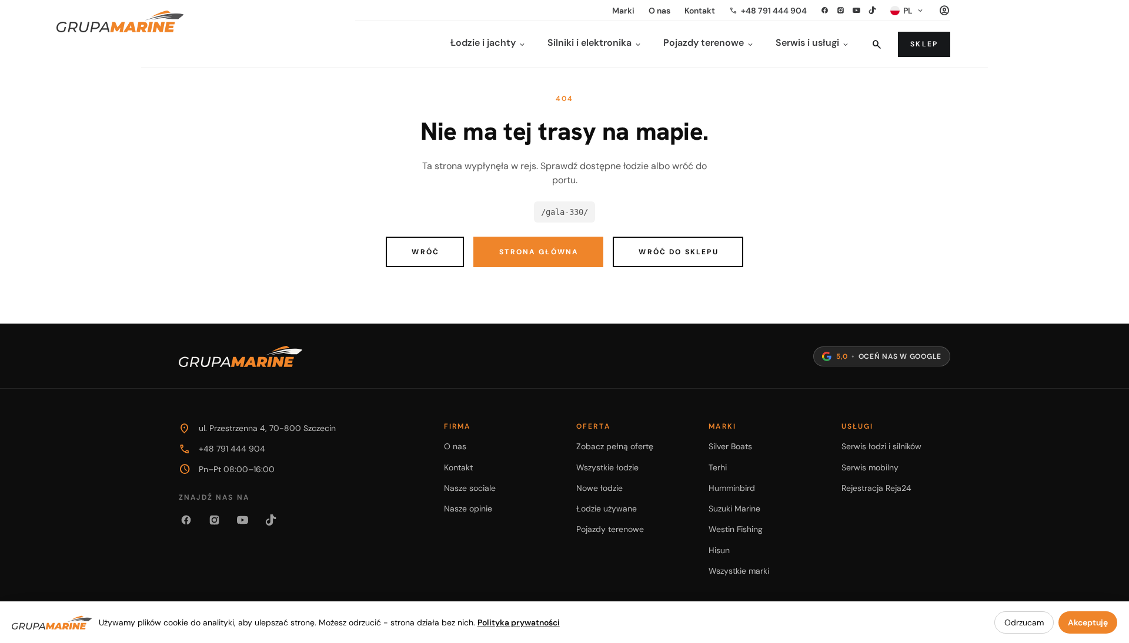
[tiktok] (872, 10)
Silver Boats (730, 446)
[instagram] (840, 10)
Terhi (718, 467)
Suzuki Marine (734, 508)
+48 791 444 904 (768, 10)
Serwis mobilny (869, 467)
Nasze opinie (468, 508)
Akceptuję (1088, 622)
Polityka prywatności (518, 622)
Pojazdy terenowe (610, 529)
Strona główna (539, 252)
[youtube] (856, 10)
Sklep (924, 44)
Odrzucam (1024, 622)
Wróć (425, 252)
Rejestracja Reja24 (876, 488)
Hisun (719, 550)
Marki (623, 10)
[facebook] (825, 10)
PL (913, 10)
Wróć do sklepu (678, 252)
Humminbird (732, 488)
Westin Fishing (736, 529)
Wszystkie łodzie (607, 467)
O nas (659, 10)
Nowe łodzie (599, 488)
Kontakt (699, 10)
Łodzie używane (606, 508)
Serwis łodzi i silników (881, 446)
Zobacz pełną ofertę (614, 446)
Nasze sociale (470, 488)
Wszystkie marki (739, 570)
